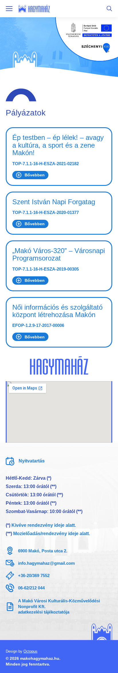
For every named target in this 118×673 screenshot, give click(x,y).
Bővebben (35, 175)
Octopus (30, 651)
